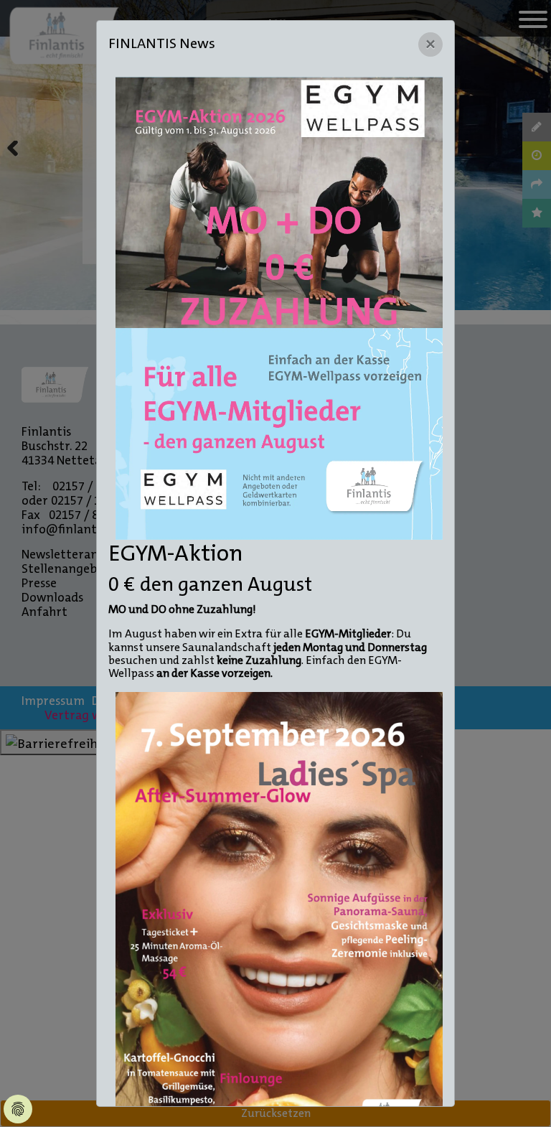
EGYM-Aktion (175, 553)
